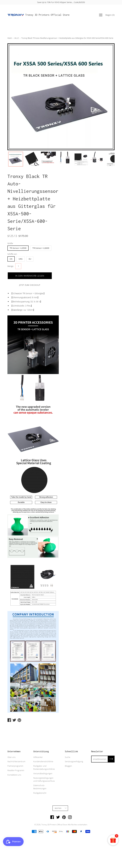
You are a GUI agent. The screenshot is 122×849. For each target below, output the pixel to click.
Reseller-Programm (15, 770)
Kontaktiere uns (14, 774)
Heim (9, 38)
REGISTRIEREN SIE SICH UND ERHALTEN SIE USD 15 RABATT (61, 2)
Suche (67, 757)
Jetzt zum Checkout (29, 285)
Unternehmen (14, 751)
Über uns (11, 757)
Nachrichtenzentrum (16, 761)
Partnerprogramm (15, 766)
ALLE (16, 38)
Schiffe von (12, 254)
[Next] (107, 97)
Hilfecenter (38, 757)
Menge (10, 266)
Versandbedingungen (42, 773)
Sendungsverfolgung (74, 761)
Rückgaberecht (39, 793)
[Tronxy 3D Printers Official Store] (15, 15)
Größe (10, 243)
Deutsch (58, 808)
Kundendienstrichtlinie (43, 761)
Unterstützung (41, 751)
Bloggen (68, 766)
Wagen (110, 15)
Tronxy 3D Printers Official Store (47, 15)
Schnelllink (71, 751)
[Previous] (15, 97)
